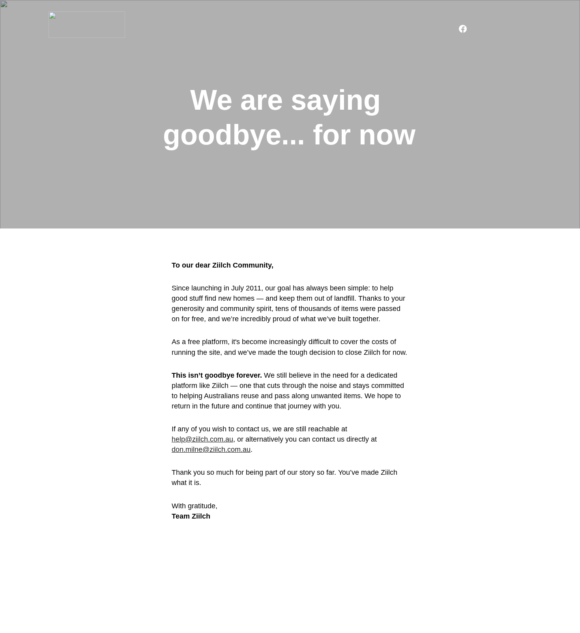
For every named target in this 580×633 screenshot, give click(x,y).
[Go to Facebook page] (463, 29)
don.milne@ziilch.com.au (211, 449)
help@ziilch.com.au (202, 439)
